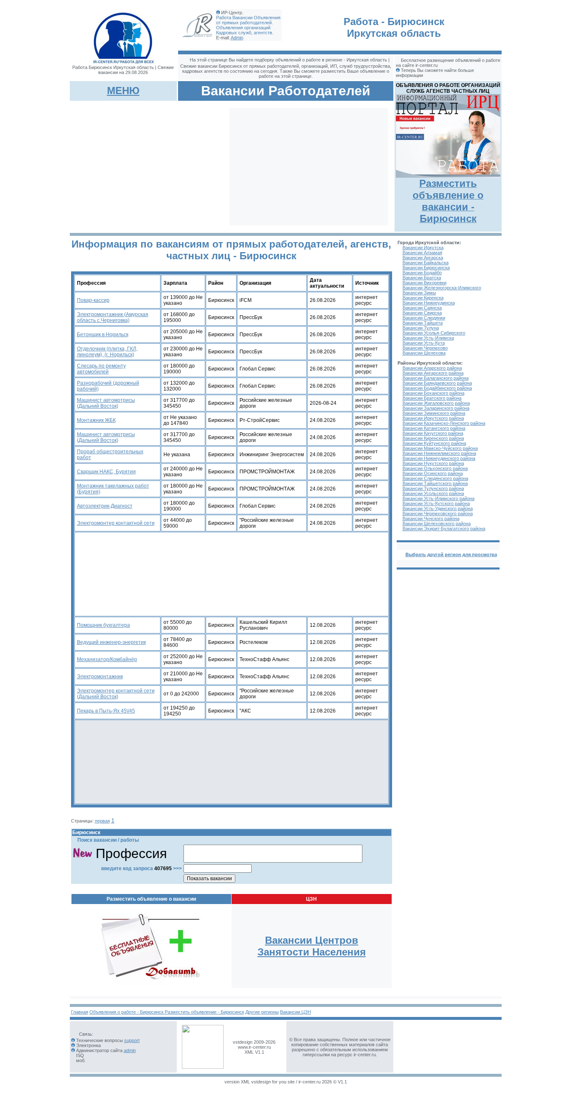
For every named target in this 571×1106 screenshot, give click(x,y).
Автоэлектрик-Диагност (105, 506)
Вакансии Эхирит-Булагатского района (444, 528)
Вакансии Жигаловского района (436, 403)
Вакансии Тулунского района (433, 488)
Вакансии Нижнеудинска (429, 302)
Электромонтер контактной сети (116, 523)
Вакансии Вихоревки (424, 282)
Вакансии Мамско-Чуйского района (440, 448)
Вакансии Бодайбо (422, 272)
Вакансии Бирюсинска (426, 267)
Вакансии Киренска (423, 297)
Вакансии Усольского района (433, 493)
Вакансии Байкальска (426, 262)
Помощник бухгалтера (103, 625)
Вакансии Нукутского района (433, 463)
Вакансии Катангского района (434, 428)
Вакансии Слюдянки (424, 317)
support (132, 1040)
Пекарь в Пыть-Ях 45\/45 (106, 711)
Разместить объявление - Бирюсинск (204, 1011)
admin (130, 1050)
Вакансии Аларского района (432, 367)
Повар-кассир (93, 300)
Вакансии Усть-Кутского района (436, 503)
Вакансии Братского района (432, 398)
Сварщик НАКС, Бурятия (106, 472)
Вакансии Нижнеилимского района (439, 453)
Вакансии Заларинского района (436, 408)
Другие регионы (262, 1011)
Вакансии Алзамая (422, 252)
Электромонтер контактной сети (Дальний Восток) (116, 694)
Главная (79, 1011)
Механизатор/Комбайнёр (107, 659)
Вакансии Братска (422, 277)
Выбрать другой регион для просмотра (451, 554)
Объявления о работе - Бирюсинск (127, 1011)
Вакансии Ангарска (423, 257)
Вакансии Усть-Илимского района (438, 498)
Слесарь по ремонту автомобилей (101, 369)
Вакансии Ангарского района (433, 372)
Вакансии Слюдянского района (435, 478)
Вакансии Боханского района (433, 393)
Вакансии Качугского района (433, 433)
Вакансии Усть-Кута (424, 342)
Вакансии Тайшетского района (435, 483)
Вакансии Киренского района (433, 438)
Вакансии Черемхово (425, 347)
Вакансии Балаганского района (436, 378)
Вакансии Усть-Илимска (428, 337)
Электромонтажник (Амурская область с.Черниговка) (112, 317)
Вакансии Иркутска (423, 247)
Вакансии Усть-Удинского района (438, 508)
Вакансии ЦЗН (295, 1011)
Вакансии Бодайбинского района (437, 388)
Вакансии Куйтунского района (434, 443)
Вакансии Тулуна (421, 327)
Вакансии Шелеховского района (437, 523)
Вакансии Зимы (419, 292)
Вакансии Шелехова (424, 352)
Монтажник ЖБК (96, 420)
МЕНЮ (123, 90)
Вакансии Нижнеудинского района (439, 458)
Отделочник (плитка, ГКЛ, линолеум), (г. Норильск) (107, 352)
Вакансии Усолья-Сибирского (434, 332)
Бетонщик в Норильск (102, 334)
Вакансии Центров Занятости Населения (311, 946)
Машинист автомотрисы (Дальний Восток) (106, 403)
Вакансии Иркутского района (433, 418)
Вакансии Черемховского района (438, 513)
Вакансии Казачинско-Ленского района (444, 423)
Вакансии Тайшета (423, 322)
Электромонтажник (100, 676)
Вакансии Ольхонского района (435, 468)
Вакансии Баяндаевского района (437, 383)
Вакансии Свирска (422, 312)
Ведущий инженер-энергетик (111, 642)
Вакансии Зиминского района (434, 413)
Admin (237, 37)
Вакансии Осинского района (433, 473)
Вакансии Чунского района (431, 518)
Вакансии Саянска (422, 307)
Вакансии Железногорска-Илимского (442, 287)
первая (102, 820)
